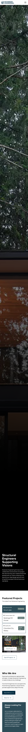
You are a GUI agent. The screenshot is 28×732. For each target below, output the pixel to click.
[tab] (14, 609)
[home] (7, 2)
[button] (25, 2)
